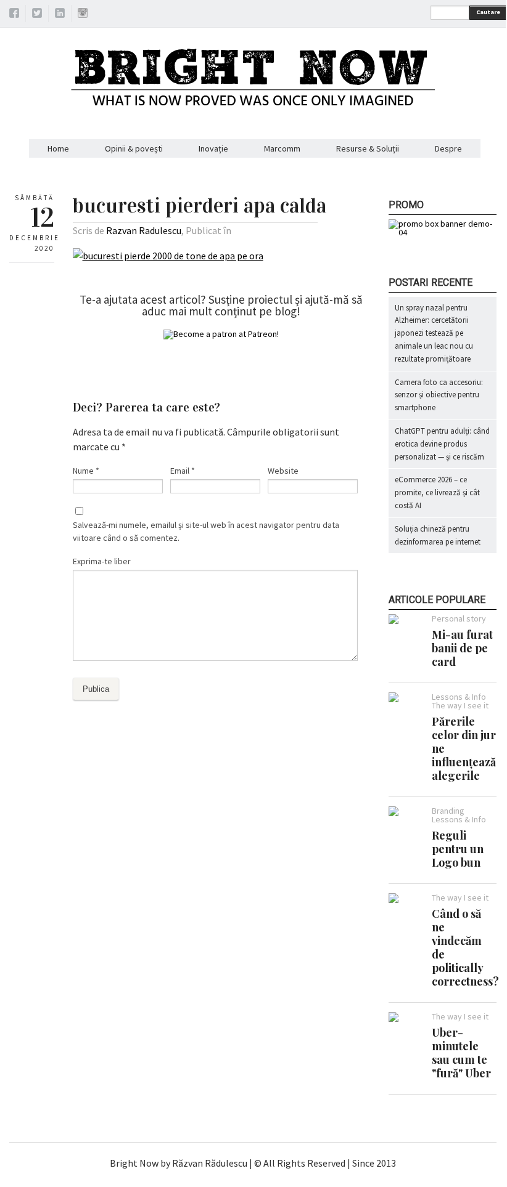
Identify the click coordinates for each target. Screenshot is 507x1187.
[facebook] (14, 14)
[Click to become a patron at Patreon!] (221, 333)
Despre (448, 148)
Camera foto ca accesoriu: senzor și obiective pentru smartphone (439, 395)
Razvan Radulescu (143, 230)
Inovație (213, 148)
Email (182, 470)
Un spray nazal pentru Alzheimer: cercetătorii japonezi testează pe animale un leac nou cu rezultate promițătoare (434, 333)
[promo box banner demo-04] (443, 232)
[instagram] (83, 14)
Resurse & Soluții (367, 148)
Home (58, 148)
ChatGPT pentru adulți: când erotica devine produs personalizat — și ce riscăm (442, 444)
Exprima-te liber (102, 561)
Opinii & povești (134, 148)
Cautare (488, 12)
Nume (86, 470)
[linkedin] (60, 14)
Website (283, 470)
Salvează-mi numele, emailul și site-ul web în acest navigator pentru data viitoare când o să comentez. (206, 531)
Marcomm (282, 148)
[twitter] (37, 14)
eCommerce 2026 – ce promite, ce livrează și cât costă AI (437, 492)
